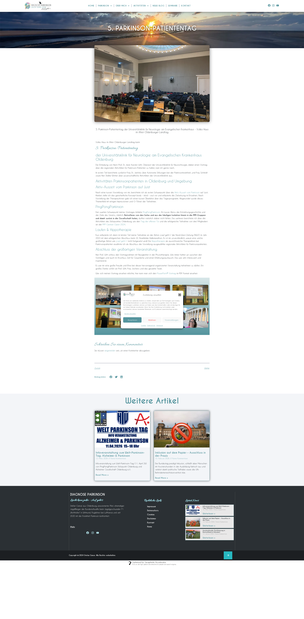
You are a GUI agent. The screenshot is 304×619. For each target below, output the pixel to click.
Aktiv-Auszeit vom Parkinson (187, 192)
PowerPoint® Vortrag (166, 273)
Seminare (172, 5)
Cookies (143, 325)
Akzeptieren (132, 320)
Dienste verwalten (130, 313)
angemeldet (109, 350)
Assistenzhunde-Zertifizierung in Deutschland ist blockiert (214, 531)
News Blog (158, 5)
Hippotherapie (158, 241)
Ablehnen (152, 320)
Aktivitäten (139, 5)
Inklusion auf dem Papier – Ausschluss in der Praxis (180, 454)
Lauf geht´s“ (121, 241)
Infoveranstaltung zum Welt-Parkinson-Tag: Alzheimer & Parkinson (120, 454)
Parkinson (103, 5)
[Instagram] (273, 5)
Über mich (121, 5)
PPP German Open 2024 (113, 224)
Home (91, 5)
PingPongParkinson (151, 212)
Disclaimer (151, 518)
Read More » (102, 475)
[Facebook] (269, 5)
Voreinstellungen (171, 320)
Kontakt (186, 5)
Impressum (159, 325)
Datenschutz (151, 325)
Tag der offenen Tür (150, 221)
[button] (179, 295)
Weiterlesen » (209, 513)
